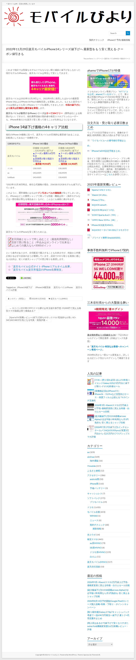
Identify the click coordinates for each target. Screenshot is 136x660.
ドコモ (90, 507)
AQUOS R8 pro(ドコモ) (103, 210)
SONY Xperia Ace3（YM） (104, 215)
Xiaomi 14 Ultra (99, 195)
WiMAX (93, 515)
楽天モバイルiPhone (63, 287)
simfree (90, 457)
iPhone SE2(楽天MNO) (102, 225)
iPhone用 (94, 483)
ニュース (94, 520)
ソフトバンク (93, 498)
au (88, 452)
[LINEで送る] (26, 278)
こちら (109, 174)
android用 (94, 479)
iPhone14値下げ (24, 287)
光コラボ (91, 534)
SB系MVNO (96, 547)
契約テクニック (96, 40)
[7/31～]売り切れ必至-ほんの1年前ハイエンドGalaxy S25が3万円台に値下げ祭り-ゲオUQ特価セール (112, 383)
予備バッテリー (97, 488)
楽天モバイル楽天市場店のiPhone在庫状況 (37, 269)
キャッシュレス (94, 493)
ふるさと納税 (93, 470)
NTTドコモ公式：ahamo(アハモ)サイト (107, 92)
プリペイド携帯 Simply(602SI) (106, 237)
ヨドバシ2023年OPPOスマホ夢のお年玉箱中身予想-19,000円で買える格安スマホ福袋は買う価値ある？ (43, 309)
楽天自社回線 (93, 566)
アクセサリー (93, 475)
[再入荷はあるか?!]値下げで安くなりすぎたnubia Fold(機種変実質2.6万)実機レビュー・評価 (107, 626)
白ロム (93, 556)
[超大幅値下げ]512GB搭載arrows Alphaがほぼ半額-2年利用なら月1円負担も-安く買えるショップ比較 (112, 419)
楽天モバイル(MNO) (59, 298)
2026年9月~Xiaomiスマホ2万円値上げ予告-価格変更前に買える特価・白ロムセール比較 (112, 408)
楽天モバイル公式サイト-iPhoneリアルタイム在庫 (41, 266)
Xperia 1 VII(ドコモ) (101, 190)
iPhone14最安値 (42, 287)
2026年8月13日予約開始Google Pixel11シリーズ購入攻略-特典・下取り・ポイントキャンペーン (108, 604)
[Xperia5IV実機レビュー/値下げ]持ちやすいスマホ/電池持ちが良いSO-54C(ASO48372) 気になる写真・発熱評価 (41, 318)
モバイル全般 (93, 512)
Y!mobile (91, 466)
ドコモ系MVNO (97, 552)
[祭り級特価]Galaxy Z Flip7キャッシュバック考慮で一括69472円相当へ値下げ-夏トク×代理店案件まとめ (108, 615)
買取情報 (97, 528)
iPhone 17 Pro (98, 200)
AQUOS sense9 (99, 205)
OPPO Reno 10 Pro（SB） (104, 220)
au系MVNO (95, 543)
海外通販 (94, 460)
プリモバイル (96, 502)
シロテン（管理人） (18, 298)
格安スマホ (92, 539)
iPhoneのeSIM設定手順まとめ (106, 151)
